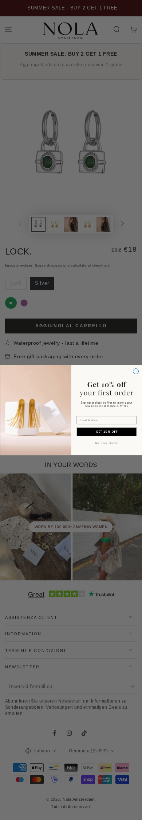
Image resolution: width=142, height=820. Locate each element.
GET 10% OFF (106, 432)
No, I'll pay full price (106, 443)
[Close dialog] (135, 371)
